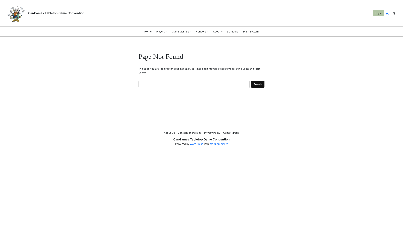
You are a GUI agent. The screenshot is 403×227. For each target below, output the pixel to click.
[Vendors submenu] (207, 31)
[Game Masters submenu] (190, 31)
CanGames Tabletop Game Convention (56, 13)
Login (378, 13)
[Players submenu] (166, 31)
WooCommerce (219, 144)
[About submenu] (222, 31)
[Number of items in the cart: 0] (393, 13)
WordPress (196, 144)
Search (258, 84)
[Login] (387, 13)
